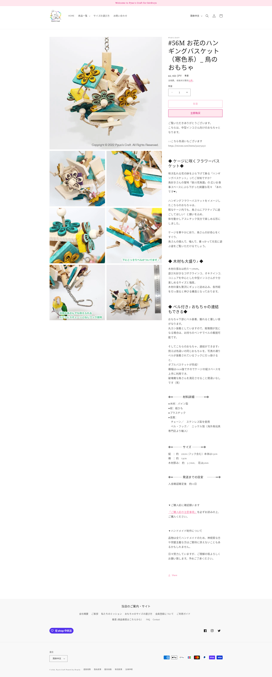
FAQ (148, 620)
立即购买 (195, 113)
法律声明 (129, 669)
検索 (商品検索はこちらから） (127, 620)
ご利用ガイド (183, 614)
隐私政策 (97, 669)
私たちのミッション (111, 614)
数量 (170, 86)
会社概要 (83, 614)
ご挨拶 (94, 614)
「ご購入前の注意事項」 (182, 512)
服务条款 (108, 669)
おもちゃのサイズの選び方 (138, 614)
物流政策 (118, 669)
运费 (191, 81)
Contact (156, 620)
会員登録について (164, 614)
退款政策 (87, 669)
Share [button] (174, 575)
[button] (84, 16)
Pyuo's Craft (60, 670)
